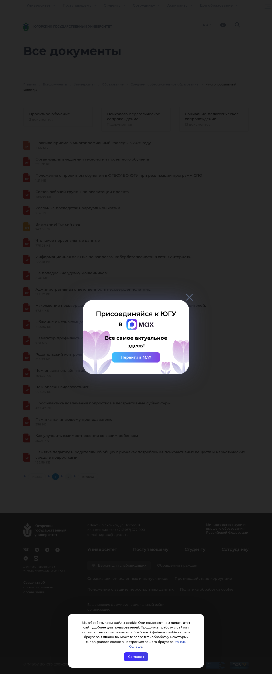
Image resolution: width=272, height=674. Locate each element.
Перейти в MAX (136, 357)
